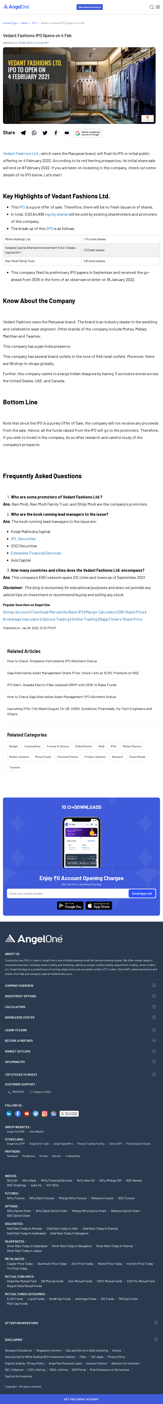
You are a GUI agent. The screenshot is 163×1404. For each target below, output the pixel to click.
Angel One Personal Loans (65, 1363)
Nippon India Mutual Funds (24, 1286)
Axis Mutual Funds (80, 1281)
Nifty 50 (12, 1180)
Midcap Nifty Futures (73, 1198)
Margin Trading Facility (91, 1143)
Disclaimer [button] (13, 1339)
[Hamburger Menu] (158, 7)
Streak (43, 1156)
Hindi (101, 746)
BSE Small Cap (16, 1185)
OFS (49, 228)
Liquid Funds (36, 1299)
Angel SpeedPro (63, 1143)
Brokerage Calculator (21, 619)
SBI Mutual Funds (52, 1281)
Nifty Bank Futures (41, 1198)
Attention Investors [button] (21, 1323)
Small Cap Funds (60, 1299)
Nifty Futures (16, 1198)
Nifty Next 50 (86, 1180)
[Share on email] (67, 133)
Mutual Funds (43, 756)
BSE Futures (126, 1198)
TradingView (72, 1156)
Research (117, 756)
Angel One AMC (16, 1131)
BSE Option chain (18, 1215)
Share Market (137, 756)
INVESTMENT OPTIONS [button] (20, 996)
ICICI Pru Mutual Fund (141, 1281)
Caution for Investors (18, 1376)
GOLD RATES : (14, 1223)
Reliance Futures (102, 1198)
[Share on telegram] (23, 133)
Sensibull (12, 1156)
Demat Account (16, 611)
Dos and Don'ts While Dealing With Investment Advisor (40, 1357)
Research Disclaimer (18, 1350)
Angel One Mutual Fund (21, 1281)
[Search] (152, 7)
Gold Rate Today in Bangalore (69, 1233)
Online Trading (84, 619)
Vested (56, 1156)
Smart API (115, 1143)
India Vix (36, 1185)
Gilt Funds (107, 1299)
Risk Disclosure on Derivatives (109, 1369)
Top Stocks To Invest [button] (21, 1074)
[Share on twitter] (45, 133)
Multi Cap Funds (17, 1303)
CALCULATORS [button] (15, 1007)
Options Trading (56, 619)
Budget (13, 746)
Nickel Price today (110, 1263)
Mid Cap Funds (128, 1299)
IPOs (113, 746)
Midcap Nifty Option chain (89, 1211)
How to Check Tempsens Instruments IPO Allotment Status (52, 661)
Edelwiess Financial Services (36, 552)
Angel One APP (16, 1143)
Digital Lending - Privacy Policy (25, 1363)
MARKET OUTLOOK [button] (17, 1051)
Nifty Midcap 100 (110, 1180)
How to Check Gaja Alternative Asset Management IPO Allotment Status (61, 696)
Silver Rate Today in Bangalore (72, 1246)
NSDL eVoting (58, 1369)
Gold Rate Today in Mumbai (24, 1228)
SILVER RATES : (15, 1241)
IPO (22, 207)
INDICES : (11, 1176)
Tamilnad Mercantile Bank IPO (58, 611)
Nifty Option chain (19, 1211)
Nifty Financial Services (56, 1180)
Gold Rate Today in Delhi (62, 1228)
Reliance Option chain (125, 1211)
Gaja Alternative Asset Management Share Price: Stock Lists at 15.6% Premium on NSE (73, 673)
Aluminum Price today (52, 1263)
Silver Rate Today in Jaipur (24, 1250)
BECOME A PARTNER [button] (19, 1040)
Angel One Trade (39, 1143)
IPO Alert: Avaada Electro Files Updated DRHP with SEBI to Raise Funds (61, 685)
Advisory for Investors (125, 1363)
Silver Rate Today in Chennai (114, 1246)
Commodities (32, 746)
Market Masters (132, 746)
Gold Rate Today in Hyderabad (26, 1233)
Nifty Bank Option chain (51, 1211)
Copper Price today (20, 1263)
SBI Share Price (131, 611)
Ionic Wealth (36, 1131)
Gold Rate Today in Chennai (100, 1228)
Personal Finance (67, 756)
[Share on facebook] (56, 133)
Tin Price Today (17, 1268)
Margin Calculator (101, 611)
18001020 (18, 1091)
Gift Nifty (53, 1185)
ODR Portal (79, 1369)
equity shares (56, 214)
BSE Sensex (134, 1180)
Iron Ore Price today (140, 1263)
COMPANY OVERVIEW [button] (19, 985)
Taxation (14, 767)
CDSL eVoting (36, 1369)
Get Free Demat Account (81, 1399)
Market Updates (19, 756)
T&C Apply (97, 1357)
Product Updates (95, 756)
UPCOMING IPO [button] (15, 1062)
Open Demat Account (89, 7)
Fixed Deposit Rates (138, 1143)
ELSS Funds (15, 1299)
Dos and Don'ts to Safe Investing (87, 1350)
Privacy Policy (116, 1357)
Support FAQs (42, 1091)
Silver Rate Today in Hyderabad (27, 1246)
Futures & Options (58, 746)
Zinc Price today (82, 1263)
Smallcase (28, 1156)
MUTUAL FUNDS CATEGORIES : (26, 1294)
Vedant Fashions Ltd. (21, 153)
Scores (116, 1350)
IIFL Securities (23, 538)
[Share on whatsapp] (34, 133)
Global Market (83, 746)
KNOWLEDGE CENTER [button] (19, 1017)
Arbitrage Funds (85, 1299)
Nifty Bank (29, 1180)
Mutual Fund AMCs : (20, 1276)
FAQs (83, 1357)
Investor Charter (96, 1363)
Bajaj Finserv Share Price (120, 619)
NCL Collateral (14, 1369)
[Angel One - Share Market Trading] (16, 7)
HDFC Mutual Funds (109, 1281)
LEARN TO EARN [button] (16, 1030)
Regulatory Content (49, 1350)
